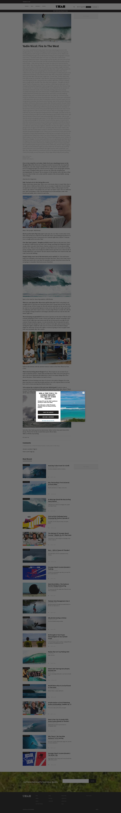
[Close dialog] (83, 393)
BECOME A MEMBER (48, 417)
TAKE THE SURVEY (48, 412)
